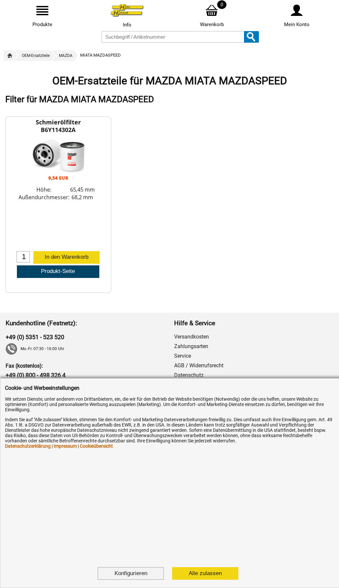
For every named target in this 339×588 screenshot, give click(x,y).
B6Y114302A (58, 130)
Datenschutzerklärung (28, 446)
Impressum (65, 446)
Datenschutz (189, 375)
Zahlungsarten (191, 346)
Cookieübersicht (96, 446)
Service (182, 356)
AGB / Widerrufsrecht (198, 365)
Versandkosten (191, 337)
